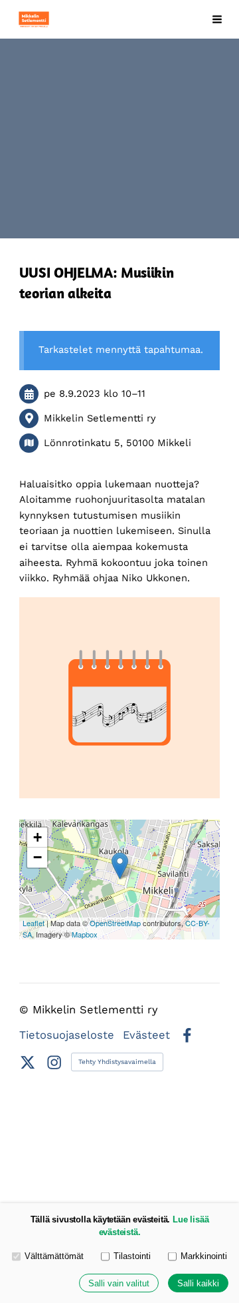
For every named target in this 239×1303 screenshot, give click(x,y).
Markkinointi (204, 1256)
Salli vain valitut (118, 1283)
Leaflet (33, 922)
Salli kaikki (198, 1283)
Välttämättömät (54, 1256)
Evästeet (146, 1035)
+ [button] (37, 837)
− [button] (37, 857)
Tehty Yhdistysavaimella (117, 1061)
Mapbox (85, 934)
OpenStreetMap (115, 922)
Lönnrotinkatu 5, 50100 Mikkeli (117, 443)
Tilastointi (132, 1256)
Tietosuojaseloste (66, 1035)
